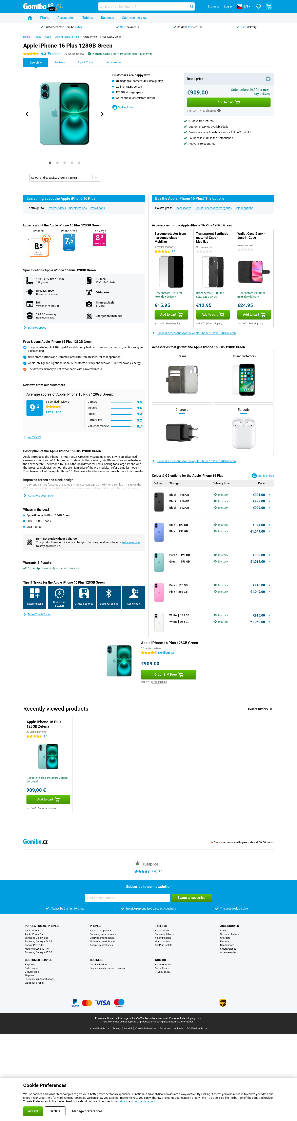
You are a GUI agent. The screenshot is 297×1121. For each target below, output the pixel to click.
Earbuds (224, 941)
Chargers (225, 937)
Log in (228, 6)
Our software (162, 968)
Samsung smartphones (103, 934)
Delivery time (32, 971)
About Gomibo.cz (99, 1028)
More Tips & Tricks (39, 614)
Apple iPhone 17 (34, 930)
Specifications (78, 208)
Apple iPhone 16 (34, 934)
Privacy (117, 1028)
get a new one (131, 542)
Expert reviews (57, 208)
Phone (44, 18)
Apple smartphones (100, 930)
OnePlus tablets (163, 945)
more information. (184, 1021)
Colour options (244, 208)
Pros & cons (97, 208)
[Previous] (27, 114)
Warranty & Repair (34, 982)
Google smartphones (101, 945)
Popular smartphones (42, 926)
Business (107, 18)
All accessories (228, 952)
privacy (123, 1101)
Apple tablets (162, 930)
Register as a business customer (107, 968)
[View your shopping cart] (269, 6)
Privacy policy (162, 971)
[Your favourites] (258, 6)
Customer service (134, 18)
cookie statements (145, 1101)
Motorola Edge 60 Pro (37, 948)
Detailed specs (37, 327)
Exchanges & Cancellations (39, 979)
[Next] (102, 114)
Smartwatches (228, 948)
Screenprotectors (229, 934)
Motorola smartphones (102, 941)
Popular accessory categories (213, 208)
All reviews (34, 437)
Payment (30, 964)
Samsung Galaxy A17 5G (38, 952)
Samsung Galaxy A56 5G (38, 941)
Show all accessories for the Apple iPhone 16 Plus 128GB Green (196, 333)
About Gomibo (163, 964)
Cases (223, 930)
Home (26, 36)
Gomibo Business (99, 964)
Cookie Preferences (145, 1028)
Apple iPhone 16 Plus (67, 36)
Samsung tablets (164, 934)
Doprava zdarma (47, 808)
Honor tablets (162, 941)
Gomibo (160, 960)
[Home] (29, 18)
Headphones (227, 945)
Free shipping (173, 323)
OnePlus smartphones (102, 937)
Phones (95, 926)
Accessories (65, 18)
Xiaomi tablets (163, 937)
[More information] (219, 110)
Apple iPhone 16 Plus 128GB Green (102, 36)
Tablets (87, 18)
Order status (31, 968)
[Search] (192, 6)
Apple (48, 36)
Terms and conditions (171, 1028)
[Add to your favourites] (268, 78)
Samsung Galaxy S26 (36, 937)
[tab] (50, 162)
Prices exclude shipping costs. (185, 1018)
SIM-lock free (126, 107)
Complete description (41, 495)
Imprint (128, 1028)
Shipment (30, 975)
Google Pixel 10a (34, 945)
